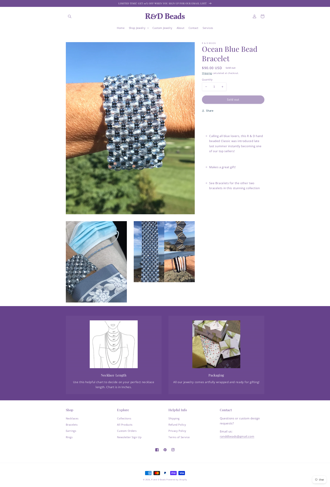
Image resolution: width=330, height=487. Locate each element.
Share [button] (209, 110)
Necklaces (72, 418)
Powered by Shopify (176, 479)
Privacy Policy (177, 430)
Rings (69, 437)
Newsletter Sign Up (129, 437)
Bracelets (72, 424)
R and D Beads (158, 479)
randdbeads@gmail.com (237, 436)
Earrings (71, 430)
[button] (70, 16)
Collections (124, 418)
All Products (125, 424)
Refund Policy (177, 424)
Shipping (207, 73)
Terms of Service (179, 437)
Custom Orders (126, 430)
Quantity (207, 79)
